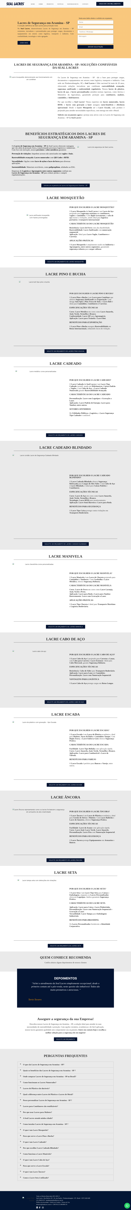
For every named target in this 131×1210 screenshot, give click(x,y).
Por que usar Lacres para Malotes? (37, 1112)
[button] (15, 988)
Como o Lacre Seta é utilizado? (36, 1178)
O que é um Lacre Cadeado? (34, 1142)
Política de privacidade (42, 1202)
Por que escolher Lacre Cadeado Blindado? (41, 1148)
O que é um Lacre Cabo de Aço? (36, 1160)
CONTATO (85, 4)
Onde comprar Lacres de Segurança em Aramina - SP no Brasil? (49, 1076)
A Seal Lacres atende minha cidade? (38, 1118)
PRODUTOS (50, 4)
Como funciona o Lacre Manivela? (37, 1154)
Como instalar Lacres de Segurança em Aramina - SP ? (45, 1124)
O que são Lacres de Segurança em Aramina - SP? (43, 1064)
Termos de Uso (66, 1202)
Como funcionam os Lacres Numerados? (39, 1082)
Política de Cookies (55, 1202)
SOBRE (41, 4)
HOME (33, 4)
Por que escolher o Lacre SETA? (87, 889)
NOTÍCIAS (60, 4)
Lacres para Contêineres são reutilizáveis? (40, 1106)
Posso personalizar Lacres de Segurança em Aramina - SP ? (47, 1100)
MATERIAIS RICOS (72, 4)
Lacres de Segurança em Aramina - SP (44, 23)
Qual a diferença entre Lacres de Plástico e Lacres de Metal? (48, 1094)
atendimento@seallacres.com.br (54, 1200)
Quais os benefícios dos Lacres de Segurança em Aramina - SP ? (49, 1070)
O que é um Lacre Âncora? (34, 1172)
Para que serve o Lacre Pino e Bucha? (38, 1136)
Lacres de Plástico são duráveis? (36, 1088)
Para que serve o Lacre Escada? (36, 1166)
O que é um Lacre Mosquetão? (35, 1130)
